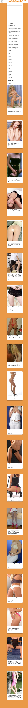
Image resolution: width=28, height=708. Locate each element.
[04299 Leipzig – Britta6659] (14, 485)
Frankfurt (10, 62)
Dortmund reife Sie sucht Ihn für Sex (14, 45)
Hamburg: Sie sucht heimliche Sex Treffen (14, 32)
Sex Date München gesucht (13, 42)
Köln (9, 68)
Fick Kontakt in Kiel (11, 25)
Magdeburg (10, 71)
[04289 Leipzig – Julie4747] (14, 551)
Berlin (9, 53)
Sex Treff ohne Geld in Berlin (13, 44)
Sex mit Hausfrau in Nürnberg (13, 38)
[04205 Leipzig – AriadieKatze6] (14, 518)
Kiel (9, 66)
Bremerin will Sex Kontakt (12, 41)
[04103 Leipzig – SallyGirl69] (14, 353)
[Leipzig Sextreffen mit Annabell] (14, 231)
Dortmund (10, 59)
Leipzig (9, 69)
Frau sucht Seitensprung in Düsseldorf (14, 28)
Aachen (9, 50)
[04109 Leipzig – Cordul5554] (14, 683)
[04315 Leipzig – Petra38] (14, 617)
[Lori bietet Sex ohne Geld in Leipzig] (14, 198)
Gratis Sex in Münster (12, 39)
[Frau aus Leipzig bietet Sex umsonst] (14, 96)
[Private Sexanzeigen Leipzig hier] (14, 263)
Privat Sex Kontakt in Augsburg (13, 29)
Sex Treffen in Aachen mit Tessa (13, 35)
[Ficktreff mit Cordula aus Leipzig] (14, 165)
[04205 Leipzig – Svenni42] (14, 585)
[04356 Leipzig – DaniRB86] (14, 648)
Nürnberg (10, 77)
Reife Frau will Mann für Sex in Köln (14, 26)
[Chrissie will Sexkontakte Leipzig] (14, 296)
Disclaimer (10, 83)
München (10, 72)
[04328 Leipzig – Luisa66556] (14, 383)
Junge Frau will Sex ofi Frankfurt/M (14, 36)
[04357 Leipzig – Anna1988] (14, 326)
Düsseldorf (10, 60)
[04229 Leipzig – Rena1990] (14, 417)
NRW (9, 75)
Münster (9, 74)
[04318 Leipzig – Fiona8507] (14, 451)
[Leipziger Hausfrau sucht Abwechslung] (14, 131)
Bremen (9, 56)
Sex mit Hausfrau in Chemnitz (13, 47)
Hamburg (10, 63)
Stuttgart (9, 78)
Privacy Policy (10, 81)
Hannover (10, 65)
